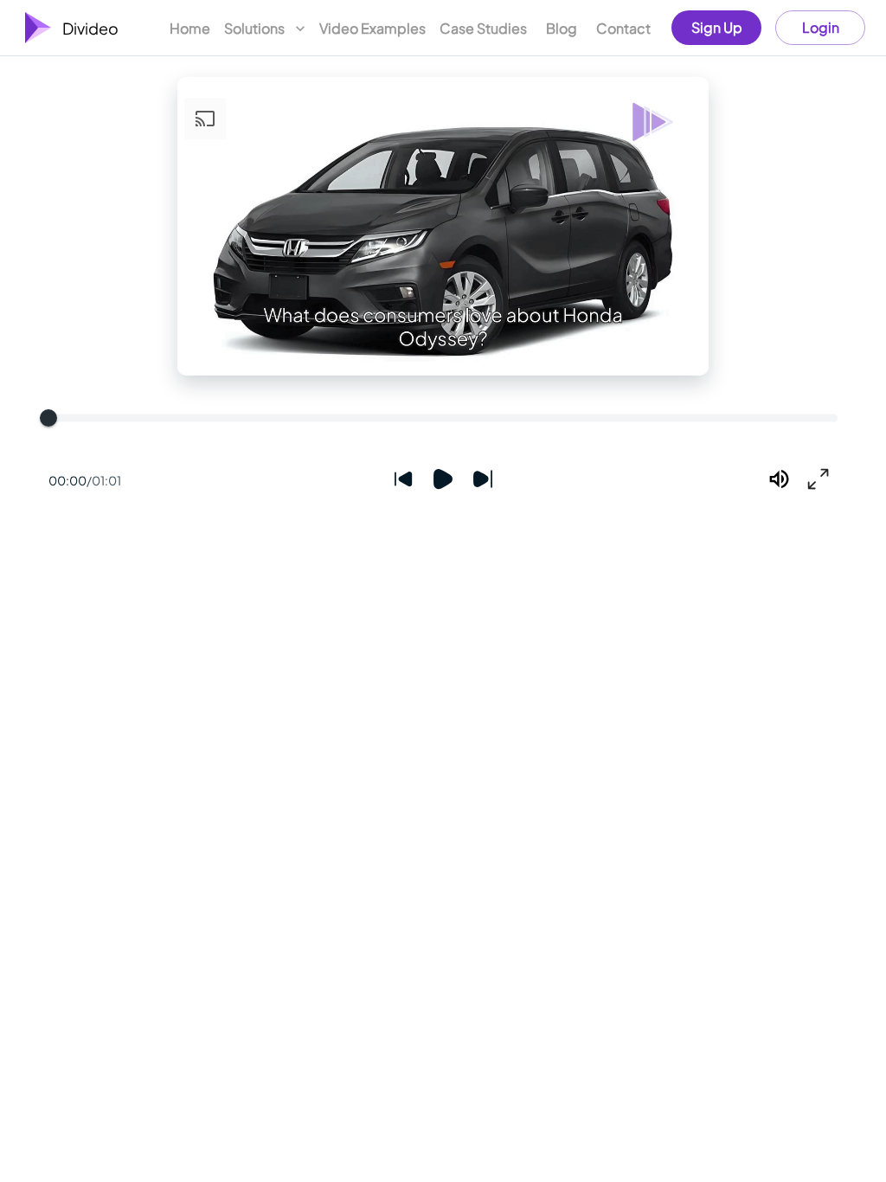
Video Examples (372, 28)
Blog (561, 28)
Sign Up (716, 27)
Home (190, 28)
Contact (623, 28)
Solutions (254, 28)
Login (820, 27)
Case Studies (483, 28)
